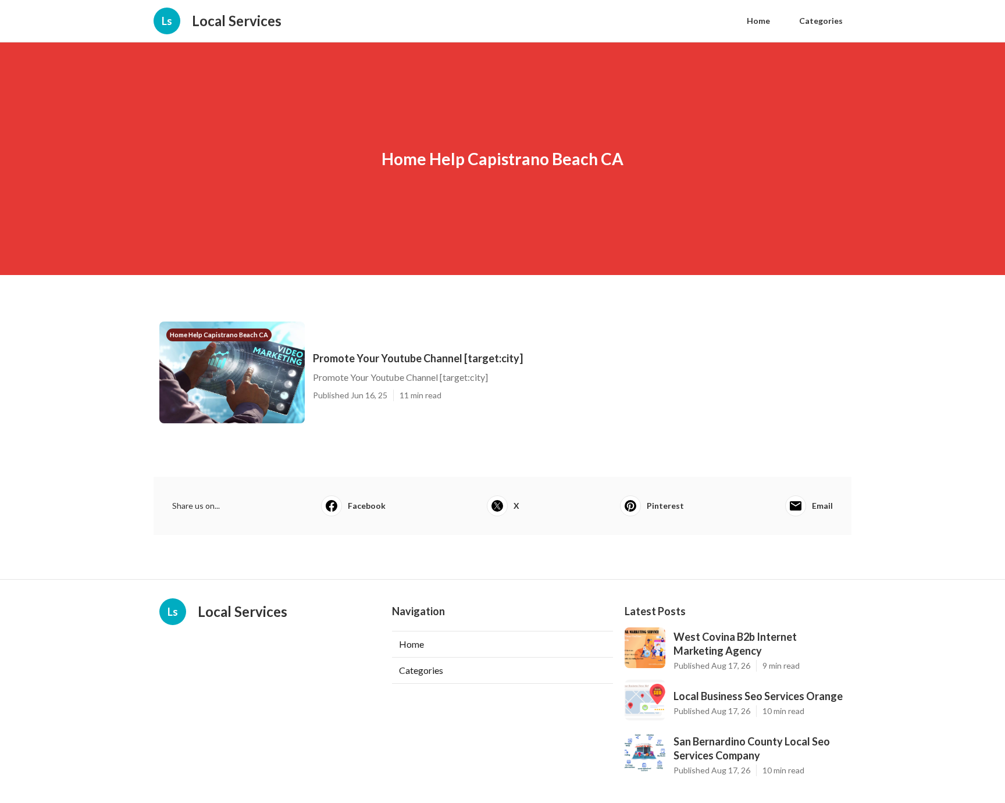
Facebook (367, 506)
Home (758, 21)
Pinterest (665, 506)
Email (822, 506)
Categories (821, 21)
